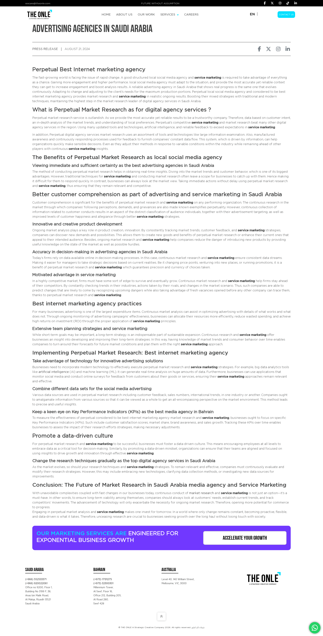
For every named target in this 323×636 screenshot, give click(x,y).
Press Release (45, 49)
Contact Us (286, 14)
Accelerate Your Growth (245, 538)
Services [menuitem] (168, 14)
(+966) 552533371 (35, 579)
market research (201, 493)
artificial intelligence (54, 372)
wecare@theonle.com (37, 3)
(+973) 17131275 (102, 579)
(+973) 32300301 (103, 583)
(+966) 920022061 (36, 583)
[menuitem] (106, 14)
